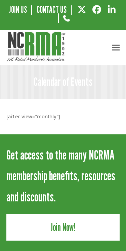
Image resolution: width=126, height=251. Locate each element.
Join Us (18, 9)
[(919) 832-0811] (67, 20)
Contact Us (52, 9)
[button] (116, 48)
